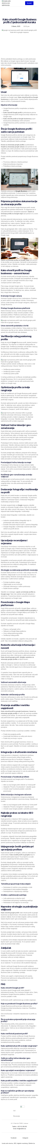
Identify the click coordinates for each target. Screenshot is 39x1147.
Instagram (25, 1138)
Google (14, 342)
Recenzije (16, 1116)
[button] (35, 3)
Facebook (13, 1138)
